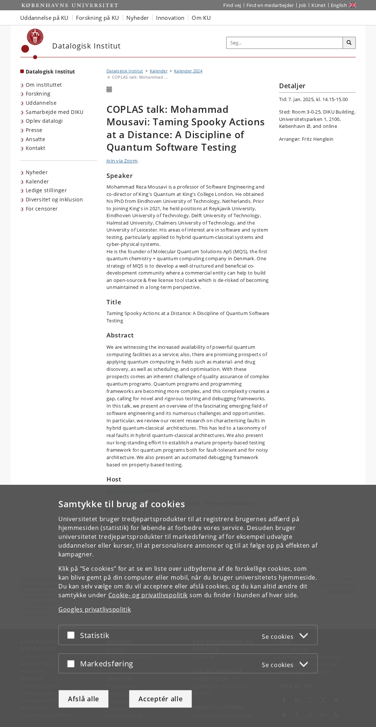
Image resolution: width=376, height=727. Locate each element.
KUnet (318, 5)
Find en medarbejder (270, 5)
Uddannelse (41, 102)
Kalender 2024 (188, 71)
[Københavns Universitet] (32, 44)
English (339, 5)
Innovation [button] (170, 17)
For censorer (42, 208)
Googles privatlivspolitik (94, 609)
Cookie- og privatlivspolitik (148, 595)
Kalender (37, 181)
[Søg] (349, 43)
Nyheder (37, 172)
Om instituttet (44, 84)
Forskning (38, 93)
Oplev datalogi (44, 120)
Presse (34, 129)
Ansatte (35, 139)
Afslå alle (83, 698)
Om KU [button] (201, 17)
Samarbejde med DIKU (55, 111)
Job (302, 5)
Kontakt (35, 147)
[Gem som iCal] (109, 90)
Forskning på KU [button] (97, 17)
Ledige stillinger (46, 190)
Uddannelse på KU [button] (44, 17)
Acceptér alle (160, 698)
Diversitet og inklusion (54, 199)
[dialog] (188, 606)
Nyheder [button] (137, 17)
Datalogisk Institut (50, 71)
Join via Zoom (121, 160)
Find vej (232, 5)
